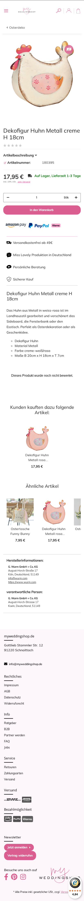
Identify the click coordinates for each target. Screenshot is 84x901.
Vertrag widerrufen (20, 855)
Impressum (11, 685)
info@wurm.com (17, 578)
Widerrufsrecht (14, 703)
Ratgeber (10, 723)
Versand (9, 779)
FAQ (7, 741)
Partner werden (14, 735)
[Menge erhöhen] (76, 197)
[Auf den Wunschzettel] (68, 49)
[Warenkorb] (79, 10)
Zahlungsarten (13, 773)
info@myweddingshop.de (25, 664)
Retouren (10, 767)
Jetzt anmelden (17, 847)
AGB (7, 691)
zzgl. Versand (24, 181)
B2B (7, 729)
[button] (59, 10)
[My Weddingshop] (26, 11)
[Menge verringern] (7, 197)
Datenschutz (12, 697)
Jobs (7, 747)
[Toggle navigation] (6, 10)
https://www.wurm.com (22, 582)
